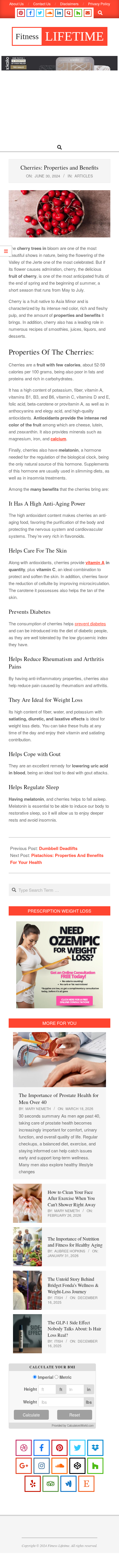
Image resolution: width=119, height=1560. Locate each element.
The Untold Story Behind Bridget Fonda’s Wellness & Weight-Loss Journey (73, 1285)
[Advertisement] (59, 107)
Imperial (45, 1377)
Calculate (31, 1415)
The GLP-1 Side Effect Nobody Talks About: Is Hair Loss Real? (74, 1328)
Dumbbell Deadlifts (58, 848)
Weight (30, 1402)
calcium (58, 438)
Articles (84, 176)
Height (30, 1389)
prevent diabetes (90, 623)
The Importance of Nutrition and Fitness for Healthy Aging (75, 1242)
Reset (74, 1415)
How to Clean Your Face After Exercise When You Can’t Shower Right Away (72, 1198)
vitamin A (95, 562)
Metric (66, 1377)
